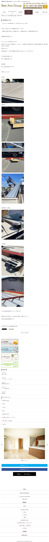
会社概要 (24, 531)
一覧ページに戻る (24, 332)
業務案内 (24, 502)
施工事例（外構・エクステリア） (9, 417)
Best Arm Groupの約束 (25, 496)
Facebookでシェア (25, 469)
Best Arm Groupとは (24, 493)
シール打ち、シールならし (7, 378)
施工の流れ (25, 499)
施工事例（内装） (6, 400)
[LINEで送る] (11, 329)
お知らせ (4, 424)
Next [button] (47, 444)
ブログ (6, 15)
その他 (9, 15)
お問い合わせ (24, 535)
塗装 (3, 410)
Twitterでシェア (25, 465)
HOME (3, 15)
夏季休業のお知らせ (6, 383)
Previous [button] (1, 444)
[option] (24, 445)
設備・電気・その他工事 (7, 420)
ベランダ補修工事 (5, 388)
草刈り (3, 403)
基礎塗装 (4, 392)
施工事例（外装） (13, 15)
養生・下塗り (4, 373)
